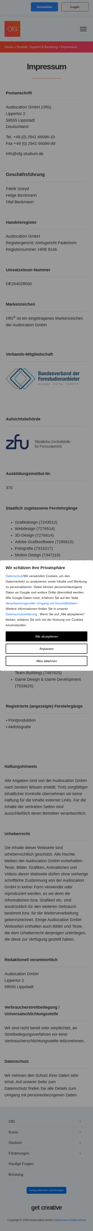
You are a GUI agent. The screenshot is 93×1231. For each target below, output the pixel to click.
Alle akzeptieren (46, 636)
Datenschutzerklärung (22, 614)
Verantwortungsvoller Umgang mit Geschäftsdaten (42, 603)
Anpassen (47, 649)
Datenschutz (14, 576)
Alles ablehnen (46, 661)
